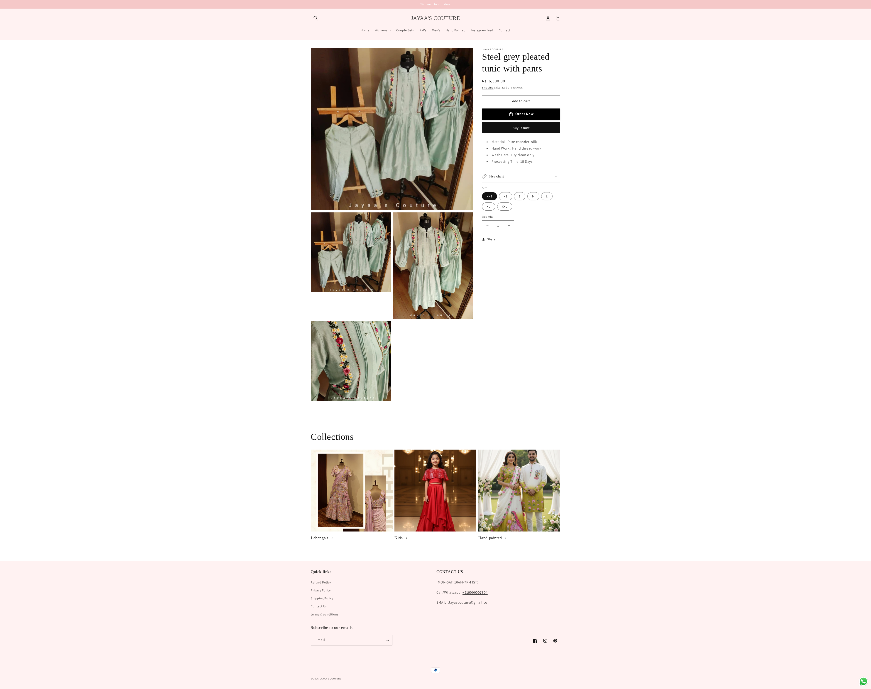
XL (488, 206)
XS (505, 196)
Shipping (488, 87)
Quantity (487, 217)
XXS (489, 196)
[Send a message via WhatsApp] (863, 681)
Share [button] (491, 239)
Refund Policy (321, 582)
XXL (504, 206)
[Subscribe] (387, 640)
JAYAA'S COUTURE (330, 678)
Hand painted (490, 538)
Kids (398, 538)
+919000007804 (475, 592)
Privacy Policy (320, 590)
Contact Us (319, 606)
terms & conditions (325, 614)
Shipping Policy (322, 598)
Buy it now (521, 127)
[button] (316, 18)
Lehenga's (319, 538)
